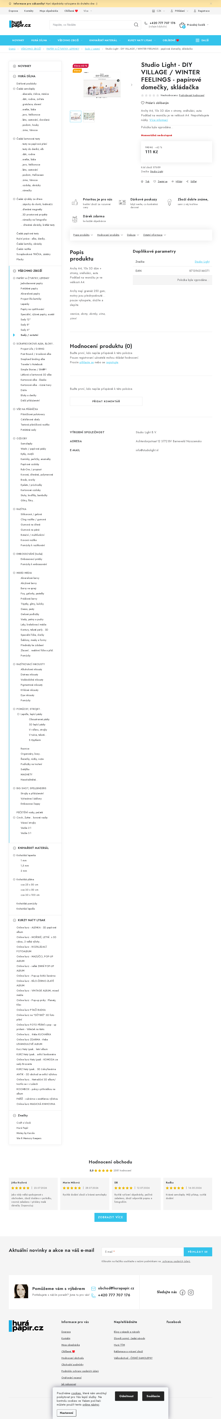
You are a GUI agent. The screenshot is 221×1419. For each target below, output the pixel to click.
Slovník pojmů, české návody (129, 1338)
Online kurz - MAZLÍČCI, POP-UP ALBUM (35, 959)
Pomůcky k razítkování (33, 545)
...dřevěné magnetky (31, 209)
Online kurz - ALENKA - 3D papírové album (36, 930)
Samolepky (26, 443)
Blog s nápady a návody (127, 1332)
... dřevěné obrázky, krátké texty (38, 225)
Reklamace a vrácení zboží (128, 1351)
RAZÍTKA (21, 509)
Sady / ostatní (29, 335)
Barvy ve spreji (28, 588)
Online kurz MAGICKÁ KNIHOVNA (36, 1104)
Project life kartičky (31, 299)
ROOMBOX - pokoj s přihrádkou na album (36, 1091)
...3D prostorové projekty (34, 214)
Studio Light (156, 171)
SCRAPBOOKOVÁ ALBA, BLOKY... (35, 343)
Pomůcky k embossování (34, 564)
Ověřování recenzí (71, 1377)
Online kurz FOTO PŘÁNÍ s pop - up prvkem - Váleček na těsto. (36, 1027)
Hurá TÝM (119, 1345)
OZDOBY (22, 438)
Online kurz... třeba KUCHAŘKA (34, 1034)
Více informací (159, 120)
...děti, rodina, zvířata (32, 99)
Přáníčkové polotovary (33, 414)
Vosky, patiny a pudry (32, 619)
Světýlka (25, 769)
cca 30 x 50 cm (29, 889)
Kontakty (28, 11)
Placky (20, 259)
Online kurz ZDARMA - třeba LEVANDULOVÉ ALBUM (32, 1042)
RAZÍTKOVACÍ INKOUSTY (31, 664)
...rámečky (26, 190)
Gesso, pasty (27, 609)
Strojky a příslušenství (32, 793)
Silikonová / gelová (31, 514)
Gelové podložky (30, 614)
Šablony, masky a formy (33, 640)
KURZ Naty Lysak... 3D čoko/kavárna (36, 1069)
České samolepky (26, 88)
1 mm (24, 860)
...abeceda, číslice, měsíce (35, 94)
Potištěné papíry (29, 288)
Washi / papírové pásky (33, 448)
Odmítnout (126, 1396)
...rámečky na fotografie (33, 219)
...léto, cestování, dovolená (35, 119)
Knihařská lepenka (26, 855)
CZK (159, 11)
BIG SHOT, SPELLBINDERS (31, 788)
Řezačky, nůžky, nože (32, 759)
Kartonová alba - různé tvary (36, 385)
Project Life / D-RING (33, 349)
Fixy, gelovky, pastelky (32, 593)
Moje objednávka (49, 11)
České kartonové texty (28, 138)
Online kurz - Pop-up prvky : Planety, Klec (36, 1002)
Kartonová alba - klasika (33, 380)
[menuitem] (18, 40)
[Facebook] (182, 1292)
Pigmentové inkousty (32, 685)
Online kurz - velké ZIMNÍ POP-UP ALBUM (35, 968)
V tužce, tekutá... (37, 735)
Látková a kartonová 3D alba (36, 374)
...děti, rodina (28, 154)
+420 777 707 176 (162, 23)
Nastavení (66, 1413)
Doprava (13, 11)
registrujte (112, 362)
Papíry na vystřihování (32, 309)
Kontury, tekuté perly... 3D (34, 629)
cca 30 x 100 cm (30, 895)
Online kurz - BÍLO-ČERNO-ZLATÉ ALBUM (35, 983)
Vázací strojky (28, 822)
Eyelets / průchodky (31, 485)
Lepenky (25, 304)
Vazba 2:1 (26, 828)
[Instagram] (191, 1292)
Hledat (136, 24)
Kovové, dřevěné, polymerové (37, 474)
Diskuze (131, 235)
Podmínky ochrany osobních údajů (80, 1371)
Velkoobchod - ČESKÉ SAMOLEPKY (133, 1358)
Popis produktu (81, 235)
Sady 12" (26, 319)
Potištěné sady (28, 430)
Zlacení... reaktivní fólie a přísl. (37, 650)
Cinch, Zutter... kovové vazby (32, 817)
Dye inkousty (27, 695)
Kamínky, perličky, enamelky (36, 459)
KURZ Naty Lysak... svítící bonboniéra (36, 1054)
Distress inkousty (29, 674)
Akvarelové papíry (30, 293)
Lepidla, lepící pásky (31, 714)
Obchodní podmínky (72, 1364)
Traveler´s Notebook (32, 364)
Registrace (203, 11)
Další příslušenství (30, 400)
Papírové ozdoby (30, 464)
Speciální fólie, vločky (32, 635)
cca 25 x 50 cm (29, 884)
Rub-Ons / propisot (31, 469)
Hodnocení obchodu (110, 1162)
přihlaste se (87, 362)
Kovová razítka (29, 540)
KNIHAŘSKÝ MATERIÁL (33, 848)
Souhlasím (153, 1396)
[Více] (202, 40)
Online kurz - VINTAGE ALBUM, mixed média (38, 993)
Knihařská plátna (25, 879)
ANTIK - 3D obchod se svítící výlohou (37, 1074)
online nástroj (91, 1405)
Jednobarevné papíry (32, 283)
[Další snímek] (131, 85)
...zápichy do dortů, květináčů (36, 204)
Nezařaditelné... (29, 779)
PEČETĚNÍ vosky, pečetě (30, 812)
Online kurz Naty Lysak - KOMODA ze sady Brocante (37, 1062)
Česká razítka (24, 249)
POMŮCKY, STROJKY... (29, 709)
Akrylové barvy (29, 583)
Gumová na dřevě (30, 524)
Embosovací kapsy (30, 803)
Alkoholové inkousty (31, 669)
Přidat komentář (106, 401)
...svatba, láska (28, 109)
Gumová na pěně (30, 529)
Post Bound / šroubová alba (36, 354)
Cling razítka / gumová (33, 519)
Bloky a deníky (28, 395)
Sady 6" (25, 330)
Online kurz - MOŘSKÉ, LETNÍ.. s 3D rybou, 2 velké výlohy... (36, 939)
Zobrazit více (110, 1217)
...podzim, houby (30, 125)
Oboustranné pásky (39, 719)
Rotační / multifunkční (32, 535)
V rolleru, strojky (38, 729)
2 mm (24, 871)
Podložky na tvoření (31, 764)
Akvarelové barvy (30, 578)
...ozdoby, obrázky (31, 185)
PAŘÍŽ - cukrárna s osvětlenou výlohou (37, 1099)
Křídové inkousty (29, 690)
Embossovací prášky (31, 559)
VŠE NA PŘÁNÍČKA (27, 409)
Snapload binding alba (33, 359)
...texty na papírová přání (34, 144)
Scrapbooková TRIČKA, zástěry (33, 254)
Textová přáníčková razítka (35, 424)
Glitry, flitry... (28, 500)
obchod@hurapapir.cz (116, 1288)
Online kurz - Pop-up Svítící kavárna (36, 975)
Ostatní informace (152, 235)
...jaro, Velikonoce (30, 114)
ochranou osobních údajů (176, 1261)
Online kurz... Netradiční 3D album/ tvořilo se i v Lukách (36, 1082)
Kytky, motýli (27, 454)
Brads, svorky (28, 480)
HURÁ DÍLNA (26, 76)
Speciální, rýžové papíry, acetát (37, 314)
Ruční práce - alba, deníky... (31, 238)
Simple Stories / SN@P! (34, 369)
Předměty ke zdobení (32, 645)
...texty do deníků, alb (32, 149)
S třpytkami (35, 740)
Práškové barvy (29, 598)
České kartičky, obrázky (29, 244)
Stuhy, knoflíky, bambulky (34, 495)
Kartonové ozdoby (31, 490)
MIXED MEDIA (24, 573)
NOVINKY (24, 66)
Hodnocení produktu (108, 235)
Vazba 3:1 (26, 833)
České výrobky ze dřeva (29, 199)
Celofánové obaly (30, 419)
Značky (23, 1115)
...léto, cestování (29, 169)
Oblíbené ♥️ (71, 11)
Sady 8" (25, 324)
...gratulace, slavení (31, 104)
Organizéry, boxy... (31, 754)
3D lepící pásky (37, 724)
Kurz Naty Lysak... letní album (32, 1049)
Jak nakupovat (68, 1384)
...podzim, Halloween (32, 175)
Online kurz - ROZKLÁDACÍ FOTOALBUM (32, 949)
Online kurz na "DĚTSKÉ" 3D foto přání (35, 1017)
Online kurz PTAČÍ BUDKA (31, 1010)
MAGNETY (26, 774)
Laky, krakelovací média (33, 624)
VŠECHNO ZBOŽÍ (30, 271)
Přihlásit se (198, 1252)
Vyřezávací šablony (31, 798)
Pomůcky (26, 655)
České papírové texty (28, 233)
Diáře (24, 390)
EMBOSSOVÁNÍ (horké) (30, 554)
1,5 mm (25, 865)
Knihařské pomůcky (27, 903)
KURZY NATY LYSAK (31, 920)
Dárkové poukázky (26, 83)
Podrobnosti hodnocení (191, 95)
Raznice (25, 748)
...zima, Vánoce (29, 130)
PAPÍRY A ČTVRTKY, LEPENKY (33, 278)
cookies (76, 1393)
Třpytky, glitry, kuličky (32, 604)
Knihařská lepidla (26, 908)
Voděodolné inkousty (32, 679)
